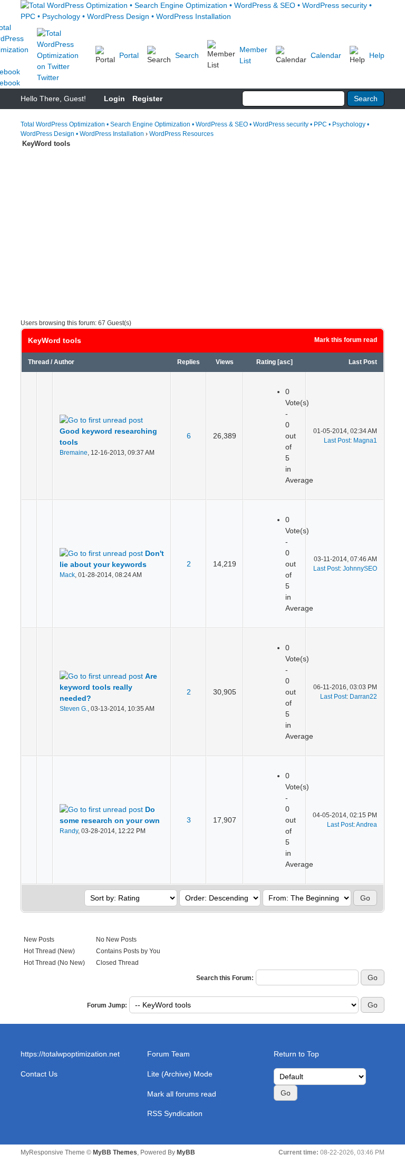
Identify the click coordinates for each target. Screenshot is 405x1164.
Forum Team (168, 1054)
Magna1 (365, 440)
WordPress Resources (181, 134)
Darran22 (363, 696)
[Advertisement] (202, 228)
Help (376, 55)
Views (225, 362)
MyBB (186, 1152)
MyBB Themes (115, 1152)
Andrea (366, 824)
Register (147, 98)
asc (285, 362)
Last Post (363, 362)
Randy (69, 831)
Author (64, 362)
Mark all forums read (181, 1094)
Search (187, 55)
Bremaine (74, 452)
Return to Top (296, 1054)
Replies (188, 362)
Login (114, 98)
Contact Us (39, 1074)
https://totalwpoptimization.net (70, 1054)
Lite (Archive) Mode (180, 1074)
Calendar (326, 55)
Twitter (48, 77)
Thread (38, 362)
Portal (129, 55)
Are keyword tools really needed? (108, 687)
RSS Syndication (174, 1113)
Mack (67, 575)
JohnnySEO (360, 568)
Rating (266, 362)
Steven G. (74, 708)
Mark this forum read (345, 340)
